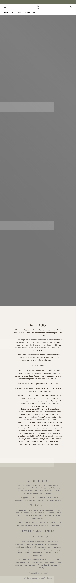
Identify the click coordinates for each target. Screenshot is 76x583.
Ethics (19, 12)
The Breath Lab (29, 12)
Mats (12, 12)
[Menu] (5, 7)
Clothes (5, 12)
